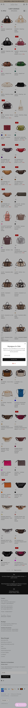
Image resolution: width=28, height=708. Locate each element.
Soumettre (14, 359)
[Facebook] (13, 363)
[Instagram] (14, 363)
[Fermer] (25, 343)
